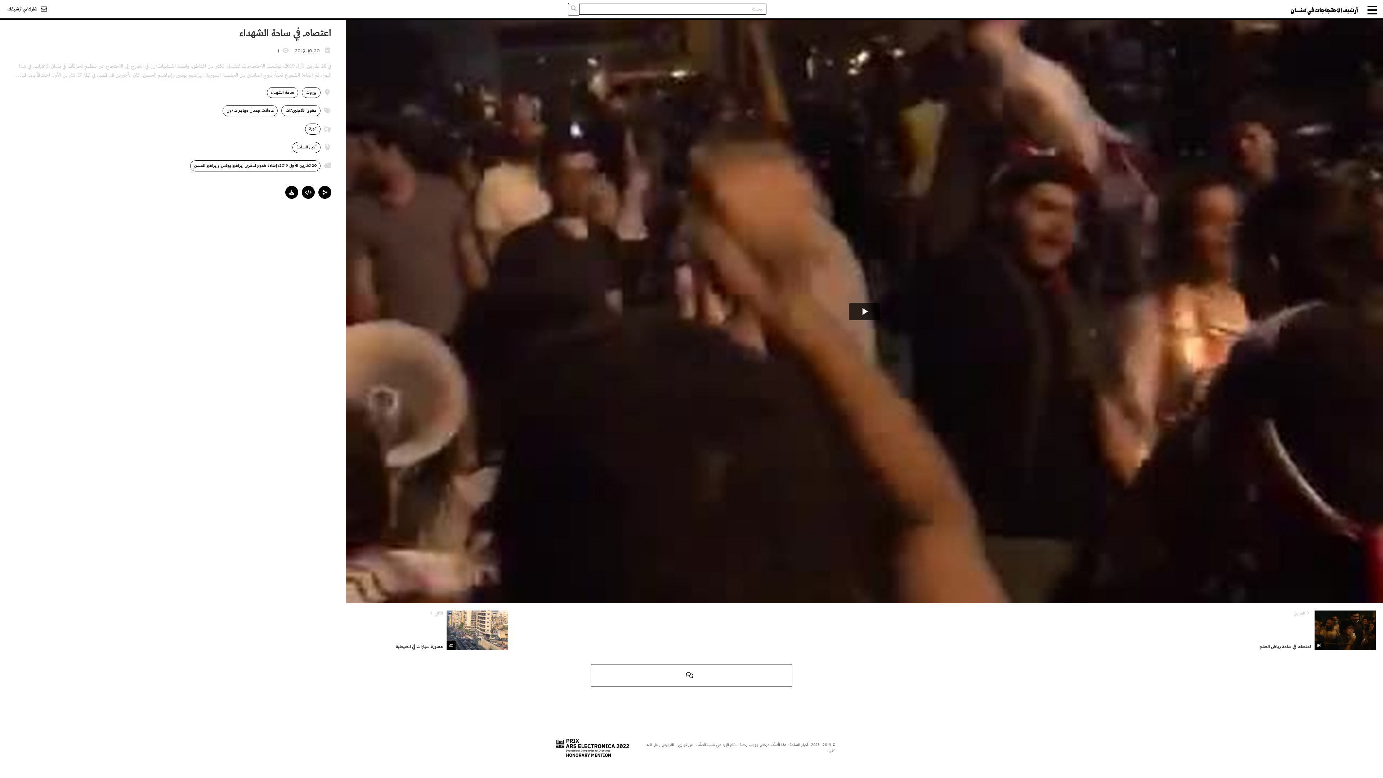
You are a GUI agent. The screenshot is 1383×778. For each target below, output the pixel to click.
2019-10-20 (307, 51)
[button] (324, 192)
